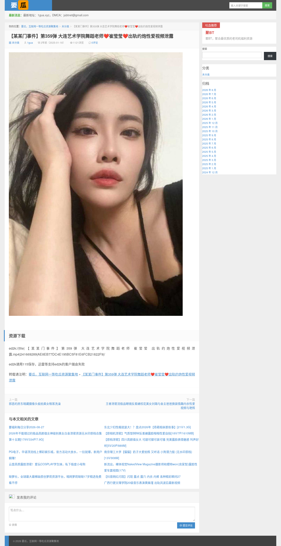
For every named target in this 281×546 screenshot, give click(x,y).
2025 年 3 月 (209, 160)
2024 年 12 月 (210, 172)
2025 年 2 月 (209, 164)
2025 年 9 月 (209, 135)
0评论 (95, 42)
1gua (30, 42)
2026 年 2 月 (209, 114)
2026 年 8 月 (209, 90)
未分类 (65, 26)
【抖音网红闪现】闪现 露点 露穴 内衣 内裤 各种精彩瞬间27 (142, 476)
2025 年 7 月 (209, 143)
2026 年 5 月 (209, 102)
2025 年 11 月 (210, 127)
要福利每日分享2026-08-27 (26, 427)
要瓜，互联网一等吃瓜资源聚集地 (28, 5)
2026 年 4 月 (209, 106)
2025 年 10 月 (210, 131)
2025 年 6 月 (209, 147)
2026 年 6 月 (209, 98)
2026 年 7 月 (209, 94)
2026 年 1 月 (209, 118)
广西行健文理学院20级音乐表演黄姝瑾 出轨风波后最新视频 (142, 483)
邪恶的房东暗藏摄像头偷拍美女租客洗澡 (35, 403)
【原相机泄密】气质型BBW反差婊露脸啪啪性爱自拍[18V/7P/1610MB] (149, 433)
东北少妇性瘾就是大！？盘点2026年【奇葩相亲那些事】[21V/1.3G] (147, 427)
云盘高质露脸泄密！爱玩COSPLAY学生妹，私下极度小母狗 (47, 464)
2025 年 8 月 (209, 139)
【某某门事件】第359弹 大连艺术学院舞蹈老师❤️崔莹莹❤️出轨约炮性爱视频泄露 (91, 36)
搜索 (204, 48)
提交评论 (187, 525)
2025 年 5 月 (209, 151)
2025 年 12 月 (210, 123)
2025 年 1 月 (209, 168)
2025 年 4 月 (209, 156)
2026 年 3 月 (209, 110)
